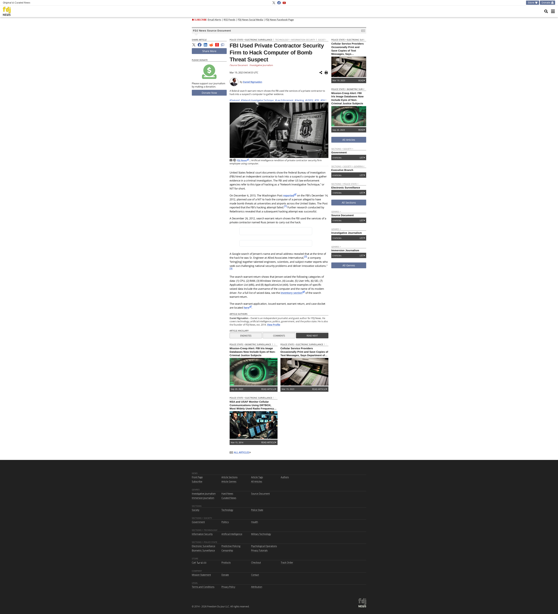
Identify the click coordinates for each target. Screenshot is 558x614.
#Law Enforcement (284, 100)
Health (254, 522)
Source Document (260, 493)
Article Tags (257, 477)
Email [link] (214, 19)
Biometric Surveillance (203, 550)
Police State (257, 510)
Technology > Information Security (295, 39)
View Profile (273, 324)
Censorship (227, 550)
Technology (227, 510)
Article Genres (228, 481)
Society (195, 510)
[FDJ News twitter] (274, 3)
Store (531, 2)
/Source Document (239, 65)
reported (288, 195)
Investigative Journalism (204, 493)
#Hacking (299, 100)
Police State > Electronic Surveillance (251, 39)
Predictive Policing (230, 546)
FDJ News (242, 160)
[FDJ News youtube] (284, 3)
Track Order (287, 562)
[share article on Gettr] (217, 44)
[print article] (326, 72)
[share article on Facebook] (200, 44)
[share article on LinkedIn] (205, 44)
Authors (285, 477)
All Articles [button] (348, 139)
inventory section (291, 293)
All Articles (241, 452)
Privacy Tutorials (259, 550)
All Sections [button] (349, 202)
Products (226, 562)
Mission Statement (201, 574)
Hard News (227, 493)
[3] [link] (231, 268)
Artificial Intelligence (231, 534)
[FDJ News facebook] (279, 3)
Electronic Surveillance (203, 546)
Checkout (256, 562)
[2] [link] (305, 256)
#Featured (234, 100)
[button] (553, 11)
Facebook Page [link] (279, 19)
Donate (546, 2)
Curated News (228, 498)
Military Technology (261, 534)
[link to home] (7, 11)
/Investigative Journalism (261, 65)
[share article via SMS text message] (223, 44)
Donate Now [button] (209, 92)
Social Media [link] (250, 19)
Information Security (202, 534)
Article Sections (229, 477)
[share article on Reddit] (211, 44)
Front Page (197, 477)
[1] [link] (285, 206)
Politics (225, 522)
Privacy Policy (228, 586)
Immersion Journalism (203, 498)
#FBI (317, 100)
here (246, 307)
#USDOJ (309, 100)
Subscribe (200, 19)
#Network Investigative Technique (257, 100)
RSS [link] (229, 19)
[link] (546, 11)
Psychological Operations (264, 546)
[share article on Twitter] (194, 44)
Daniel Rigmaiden (252, 82)
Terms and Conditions (203, 586)
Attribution (256, 586)
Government (198, 522)
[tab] (246, 335)
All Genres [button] (349, 265)
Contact (255, 574)
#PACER (324, 100)
